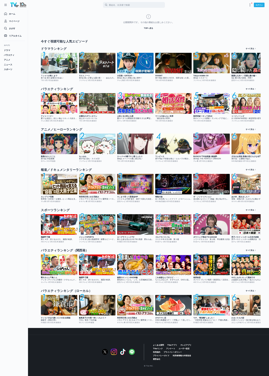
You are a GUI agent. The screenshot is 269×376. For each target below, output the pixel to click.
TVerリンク (158, 348)
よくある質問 (158, 345)
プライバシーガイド (161, 355)
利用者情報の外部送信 (182, 355)
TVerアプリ (172, 345)
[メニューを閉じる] (5, 5)
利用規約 (156, 352)
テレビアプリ (185, 345)
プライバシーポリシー (173, 352)
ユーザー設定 (184, 348)
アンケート (170, 348)
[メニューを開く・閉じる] (250, 5)
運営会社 (156, 359)
